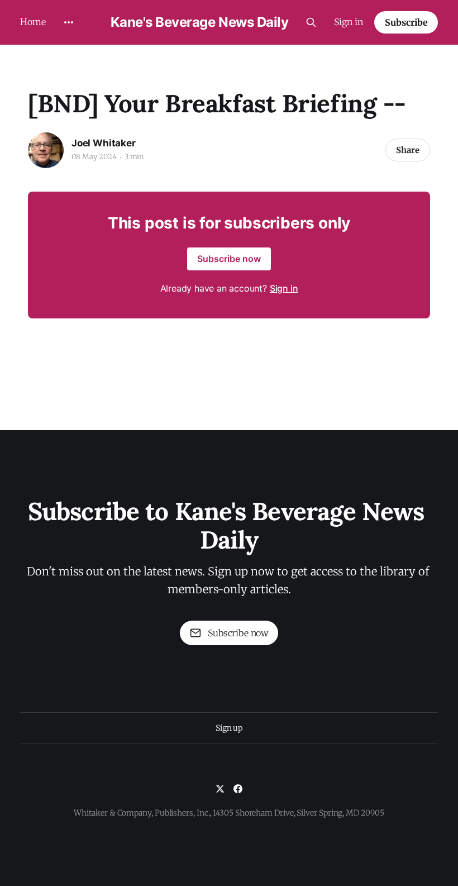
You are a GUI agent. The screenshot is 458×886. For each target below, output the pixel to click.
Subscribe (406, 22)
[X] (220, 788)
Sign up (229, 728)
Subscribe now (229, 258)
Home (33, 21)
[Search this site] (311, 22)
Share (407, 150)
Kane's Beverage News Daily (200, 22)
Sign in (348, 21)
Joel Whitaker (103, 143)
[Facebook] (237, 788)
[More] (68, 22)
